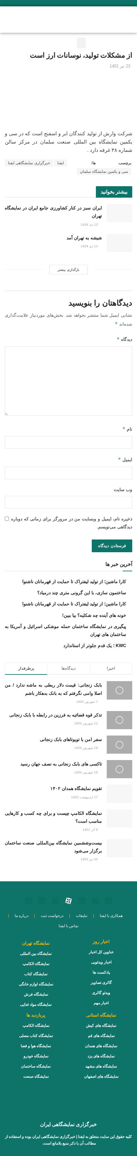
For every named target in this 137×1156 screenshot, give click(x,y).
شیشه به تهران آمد (84, 237)
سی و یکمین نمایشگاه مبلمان (104, 171)
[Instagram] (108, 900)
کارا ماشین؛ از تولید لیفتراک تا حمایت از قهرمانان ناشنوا (74, 581)
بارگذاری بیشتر (68, 269)
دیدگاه (124, 339)
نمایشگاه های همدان (101, 1046)
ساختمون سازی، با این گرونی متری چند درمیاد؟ (81, 592)
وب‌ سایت (123, 489)
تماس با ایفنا (68, 926)
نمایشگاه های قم (101, 1035)
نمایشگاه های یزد (101, 1056)
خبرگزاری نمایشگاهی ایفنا (29, 163)
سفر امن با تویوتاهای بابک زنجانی (71, 739)
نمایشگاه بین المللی (36, 953)
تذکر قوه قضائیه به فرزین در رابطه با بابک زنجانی (55, 714)
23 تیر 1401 (120, 66)
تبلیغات (81, 915)
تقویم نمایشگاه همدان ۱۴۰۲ (76, 788)
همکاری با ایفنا (111, 915)
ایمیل (125, 459)
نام (127, 429)
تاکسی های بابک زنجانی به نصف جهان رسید (61, 763)
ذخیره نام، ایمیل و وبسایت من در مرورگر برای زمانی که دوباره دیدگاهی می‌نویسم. (71, 523)
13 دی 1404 (90, 224)
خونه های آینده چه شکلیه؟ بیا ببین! (94, 615)
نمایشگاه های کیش (101, 1025)
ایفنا (60, 163)
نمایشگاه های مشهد (101, 1066)
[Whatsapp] (95, 900)
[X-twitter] (28, 900)
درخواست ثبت (52, 915)
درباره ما (21, 915)
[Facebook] (41, 900)
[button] (34, 19)
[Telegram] (55, 900)
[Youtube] (81, 900)
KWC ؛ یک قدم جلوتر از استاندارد (94, 645)
